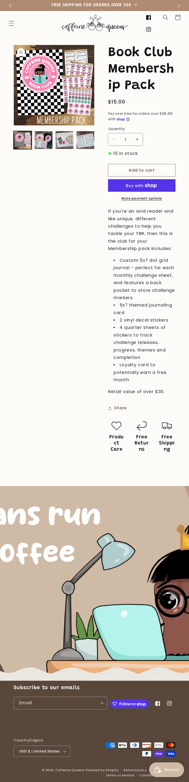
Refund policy (135, 770)
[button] (11, 23)
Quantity (116, 128)
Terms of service (120, 775)
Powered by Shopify (102, 770)
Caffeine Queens (70, 770)
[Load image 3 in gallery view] (64, 140)
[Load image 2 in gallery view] (43, 140)
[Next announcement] (178, 5)
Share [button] (120, 408)
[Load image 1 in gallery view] (23, 140)
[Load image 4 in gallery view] (85, 140)
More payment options (142, 198)
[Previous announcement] (10, 5)
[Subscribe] (101, 703)
